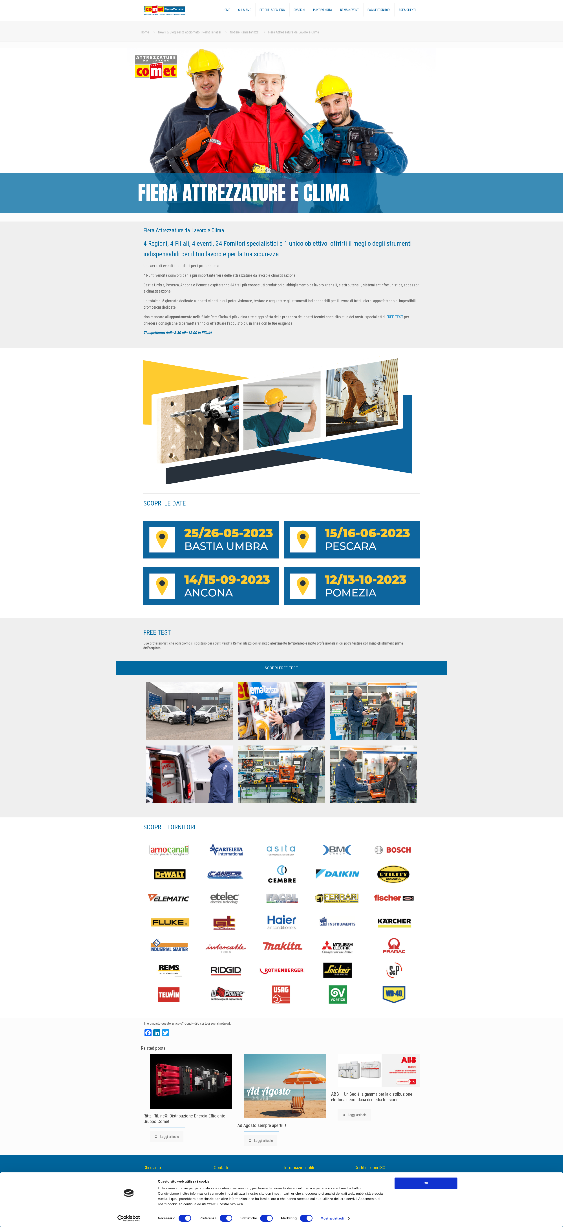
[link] (211, 540)
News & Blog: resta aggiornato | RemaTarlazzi (189, 32)
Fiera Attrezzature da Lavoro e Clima (293, 32)
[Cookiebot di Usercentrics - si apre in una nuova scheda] (129, 1218)
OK (426, 1183)
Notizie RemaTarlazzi (244, 32)
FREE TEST (394, 317)
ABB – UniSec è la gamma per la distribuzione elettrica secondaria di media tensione (371, 1096)
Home (145, 32)
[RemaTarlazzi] (173, 10)
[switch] (226, 1218)
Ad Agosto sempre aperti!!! (261, 1125)
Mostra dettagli (332, 1218)
